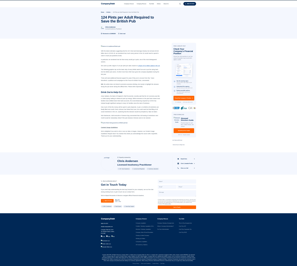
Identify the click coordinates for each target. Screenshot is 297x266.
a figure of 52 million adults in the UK (149, 65)
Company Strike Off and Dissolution (144, 232)
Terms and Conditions (146, 263)
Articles (108, 12)
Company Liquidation (141, 223)
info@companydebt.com (107, 226)
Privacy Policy (136, 263)
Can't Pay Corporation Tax (185, 229)
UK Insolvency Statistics (141, 244)
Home (102, 12)
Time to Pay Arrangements (185, 223)
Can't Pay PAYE (183, 232)
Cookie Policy (155, 263)
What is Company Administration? (165, 226)
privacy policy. (168, 203)
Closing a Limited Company (142, 235)
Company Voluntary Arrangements (165, 223)
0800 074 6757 (104, 223)
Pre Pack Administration (163, 229)
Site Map (162, 263)
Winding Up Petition (140, 238)
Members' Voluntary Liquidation (143, 229)
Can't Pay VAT (182, 226)
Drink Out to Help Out (179, 144)
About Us (166, 3)
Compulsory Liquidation (141, 241)
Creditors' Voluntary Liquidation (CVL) (145, 226)
